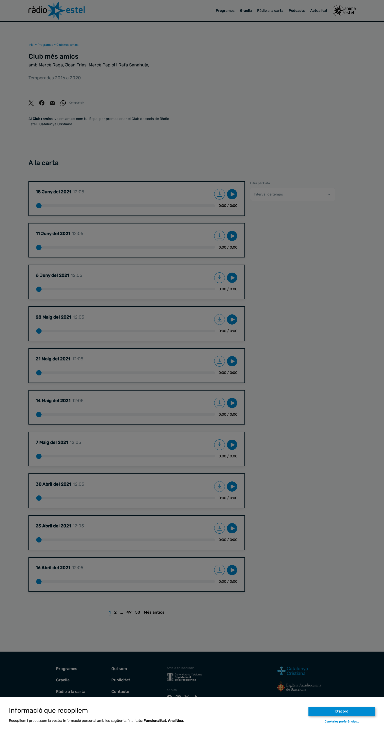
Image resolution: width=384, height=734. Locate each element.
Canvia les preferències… (342, 721)
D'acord (341, 711)
